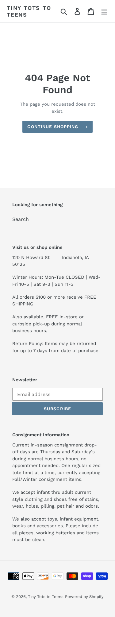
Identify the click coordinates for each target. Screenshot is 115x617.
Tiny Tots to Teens (29, 11)
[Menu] (104, 11)
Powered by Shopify (84, 596)
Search (20, 219)
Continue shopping (52, 126)
